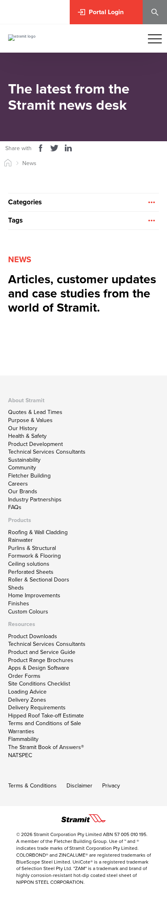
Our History (22, 428)
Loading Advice (27, 692)
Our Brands (22, 491)
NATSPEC (20, 755)
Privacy (111, 785)
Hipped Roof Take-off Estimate (46, 715)
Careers (18, 484)
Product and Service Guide (41, 652)
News (29, 163)
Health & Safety (27, 436)
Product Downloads (32, 636)
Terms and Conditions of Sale (44, 723)
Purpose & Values (30, 420)
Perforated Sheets (31, 572)
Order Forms (24, 676)
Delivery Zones (27, 700)
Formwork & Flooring (34, 556)
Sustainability (24, 460)
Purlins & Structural (32, 548)
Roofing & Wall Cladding (38, 532)
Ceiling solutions (28, 564)
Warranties (21, 731)
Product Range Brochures (40, 660)
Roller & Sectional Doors (38, 579)
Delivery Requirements (37, 707)
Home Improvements (34, 595)
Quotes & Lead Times (35, 412)
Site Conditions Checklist (39, 683)
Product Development (35, 444)
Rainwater (20, 540)
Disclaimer (79, 785)
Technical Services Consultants (47, 452)
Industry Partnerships (35, 499)
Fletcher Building (29, 475)
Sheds (16, 588)
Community (22, 467)
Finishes (18, 603)
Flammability (23, 739)
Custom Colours (28, 611)
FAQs (14, 507)
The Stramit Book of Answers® (46, 747)
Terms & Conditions (32, 785)
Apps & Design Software (38, 668)
